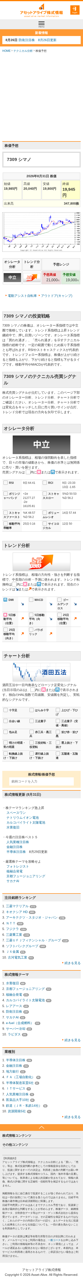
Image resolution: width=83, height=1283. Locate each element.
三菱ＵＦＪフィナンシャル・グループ (33, 940)
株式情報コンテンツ (16, 1135)
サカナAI (12, 881)
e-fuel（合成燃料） (20, 1023)
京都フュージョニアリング (25, 876)
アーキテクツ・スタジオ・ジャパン (32, 917)
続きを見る (73, 963)
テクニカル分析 (23, 50)
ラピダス (14, 1034)
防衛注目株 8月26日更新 (37, 40)
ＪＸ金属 (12, 951)
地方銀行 (12, 1071)
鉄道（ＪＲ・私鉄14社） (24, 1105)
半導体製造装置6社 (20, 1083)
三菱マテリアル (17, 906)
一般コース (54, 1240)
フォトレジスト (17, 866)
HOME (6, 50)
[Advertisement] (41, 97)
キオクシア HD (17, 912)
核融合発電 (14, 871)
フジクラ (12, 929)
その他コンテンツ (15, 1144)
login (74, 12)
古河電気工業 (17, 957)
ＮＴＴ (11, 923)
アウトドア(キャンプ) (56, 296)
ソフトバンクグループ (22, 946)
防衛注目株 (14, 1011)
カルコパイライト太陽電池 (25, 822)
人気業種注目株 (17, 842)
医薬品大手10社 (17, 1100)
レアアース (14, 1006)
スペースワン (16, 813)
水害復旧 (12, 827)
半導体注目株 (16, 852)
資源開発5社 (17, 1111)
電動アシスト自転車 (22, 296)
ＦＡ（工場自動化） (20, 1077)
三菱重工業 (14, 934)
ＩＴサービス (15, 1088)
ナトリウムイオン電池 (22, 817)
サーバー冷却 (15, 1029)
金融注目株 (14, 847)
